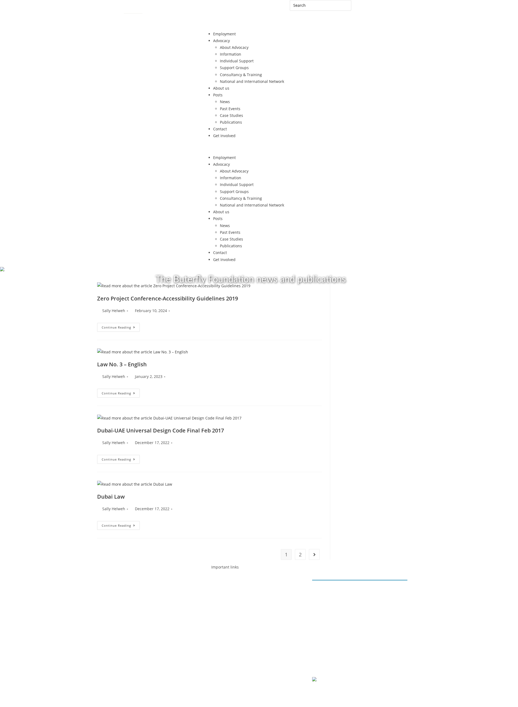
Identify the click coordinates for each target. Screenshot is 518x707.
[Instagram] (146, 590)
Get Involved (224, 135)
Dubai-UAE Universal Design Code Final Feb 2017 (160, 430)
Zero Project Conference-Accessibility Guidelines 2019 (167, 298)
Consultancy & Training (241, 74)
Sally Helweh (113, 310)
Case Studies (231, 115)
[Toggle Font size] (158, 9)
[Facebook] (117, 590)
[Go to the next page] (314, 554)
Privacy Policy (330, 663)
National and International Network (252, 81)
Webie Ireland (365, 692)
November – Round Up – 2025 (344, 609)
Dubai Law (111, 496)
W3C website (345, 680)
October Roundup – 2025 (340, 629)
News (225, 101)
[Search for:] (320, 5)
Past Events (230, 108)
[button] (259, 146)
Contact (112, 9)
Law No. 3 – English (122, 364)
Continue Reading (121, 326)
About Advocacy (234, 47)
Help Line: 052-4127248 (134, 18)
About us (221, 88)
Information (230, 54)
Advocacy (221, 40)
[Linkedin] (132, 590)
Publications (231, 122)
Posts (218, 94)
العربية (362, 7)
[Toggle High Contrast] (148, 9)
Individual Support (237, 60)
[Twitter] (161, 590)
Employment (224, 33)
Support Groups (234, 67)
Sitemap (131, 9)
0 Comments (329, 602)
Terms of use (360, 663)
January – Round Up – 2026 (342, 589)
